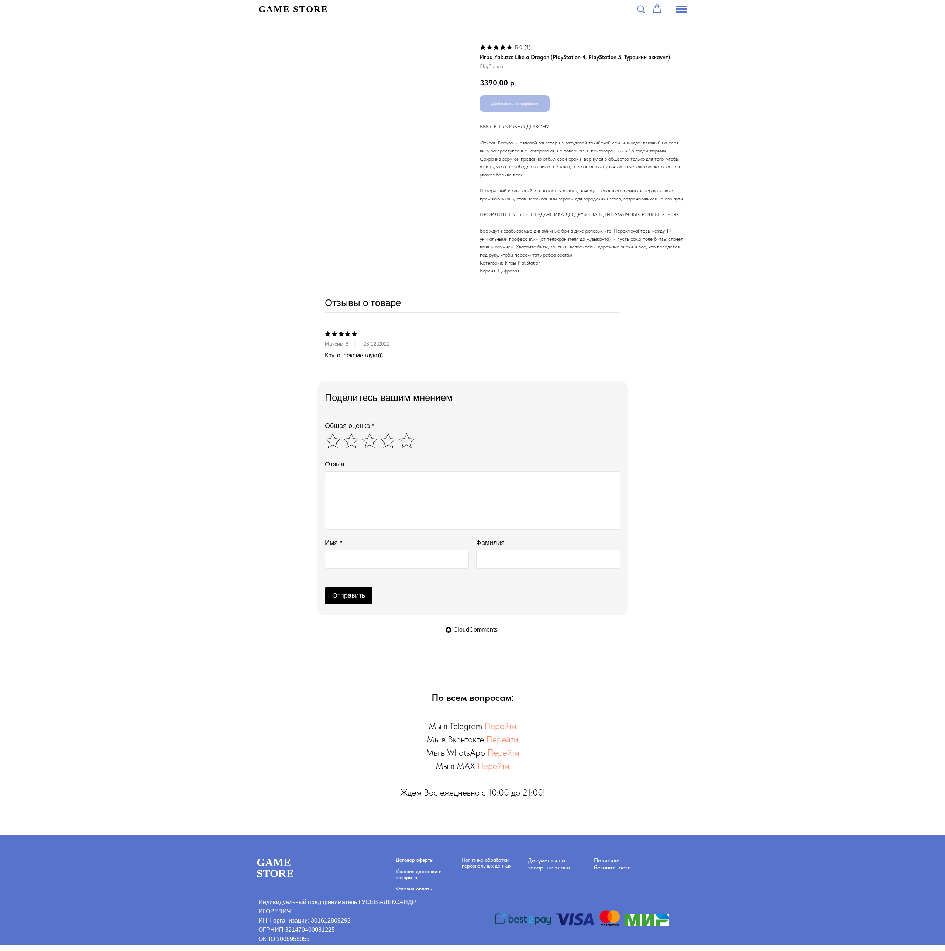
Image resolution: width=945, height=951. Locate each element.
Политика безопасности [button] (612, 864)
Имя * (333, 542)
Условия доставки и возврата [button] (419, 874)
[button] (640, 8)
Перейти (500, 726)
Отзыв (334, 464)
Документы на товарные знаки (549, 864)
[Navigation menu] (681, 9)
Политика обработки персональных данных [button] (486, 863)
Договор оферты (414, 860)
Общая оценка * (349, 425)
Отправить (348, 595)
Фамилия (490, 542)
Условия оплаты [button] (414, 889)
